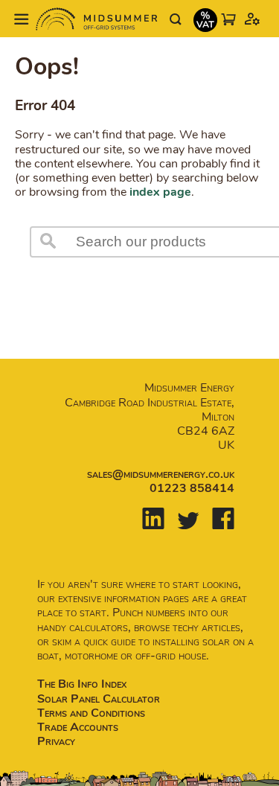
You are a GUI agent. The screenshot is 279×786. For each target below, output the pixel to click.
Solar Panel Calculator (98, 699)
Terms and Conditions (91, 713)
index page (160, 192)
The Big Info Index (81, 684)
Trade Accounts (77, 727)
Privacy (56, 741)
